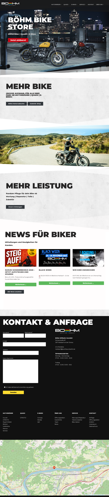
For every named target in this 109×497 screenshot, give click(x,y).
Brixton (5, 424)
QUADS (22, 413)
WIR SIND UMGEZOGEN (84, 270)
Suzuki (5, 418)
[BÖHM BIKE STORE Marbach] (10, 4)
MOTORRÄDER (8, 413)
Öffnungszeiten (60, 418)
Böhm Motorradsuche (16, 103)
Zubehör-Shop (35, 103)
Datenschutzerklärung (20, 387)
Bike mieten (76, 422)
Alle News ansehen (14, 292)
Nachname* (28, 332)
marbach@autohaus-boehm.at (65, 349)
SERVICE (75, 413)
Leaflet (86, 495)
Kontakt (91, 4)
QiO (38, 422)
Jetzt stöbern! (18, 40)
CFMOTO (6, 420)
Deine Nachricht (8, 358)
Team (56, 422)
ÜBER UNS (58, 413)
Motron (5, 428)
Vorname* (6, 332)
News (56, 424)
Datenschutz (93, 426)
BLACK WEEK (45, 270)
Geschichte (58, 420)
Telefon (5, 350)
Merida (39, 420)
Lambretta (6, 426)
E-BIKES (40, 413)
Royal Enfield (7, 422)
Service (5, 430)
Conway (40, 418)
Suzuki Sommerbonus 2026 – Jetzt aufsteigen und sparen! (20, 272)
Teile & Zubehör (77, 420)
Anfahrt (91, 422)
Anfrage (91, 418)
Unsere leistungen (15, 207)
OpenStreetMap (101, 495)
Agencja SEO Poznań (92, 495)
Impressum (92, 424)
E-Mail (5, 341)
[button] (68, 4)
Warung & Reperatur (79, 418)
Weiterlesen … (20, 284)
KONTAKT (92, 413)
